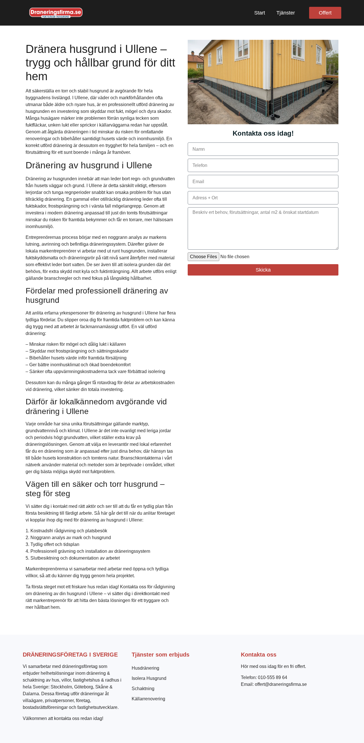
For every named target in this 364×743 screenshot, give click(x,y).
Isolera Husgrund (149, 678)
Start (259, 13)
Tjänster (285, 13)
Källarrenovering (148, 698)
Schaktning (143, 688)
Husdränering (145, 668)
